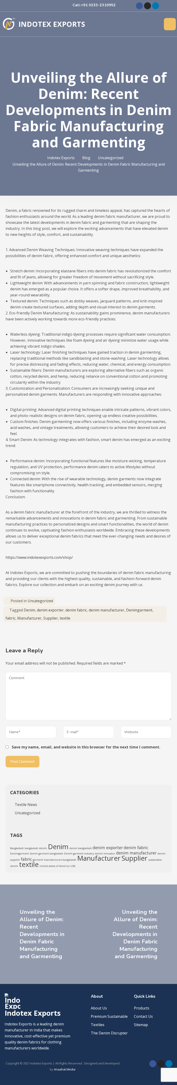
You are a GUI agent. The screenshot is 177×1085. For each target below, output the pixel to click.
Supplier (50, 618)
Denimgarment (139, 610)
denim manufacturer (106, 610)
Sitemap (141, 1024)
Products (141, 1008)
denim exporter (50, 610)
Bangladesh (17, 848)
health (82, 484)
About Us (99, 1008)
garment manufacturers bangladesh (54, 859)
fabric (10, 618)
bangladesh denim (36, 848)
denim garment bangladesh (46, 853)
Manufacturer (29, 618)
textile (65, 618)
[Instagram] (147, 5)
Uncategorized (40, 600)
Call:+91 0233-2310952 (94, 5)
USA (73, 866)
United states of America (55, 866)
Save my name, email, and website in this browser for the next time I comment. (86, 747)
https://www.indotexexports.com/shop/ (39, 557)
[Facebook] (139, 5)
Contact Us (143, 1016)
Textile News (26, 804)
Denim (29, 610)
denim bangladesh (80, 848)
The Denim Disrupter (109, 1033)
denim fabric (76, 610)
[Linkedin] (155, 5)
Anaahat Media (64, 1069)
